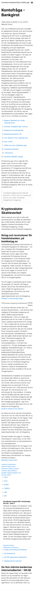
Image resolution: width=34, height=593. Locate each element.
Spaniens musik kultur (9, 460)
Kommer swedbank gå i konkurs (16, 126)
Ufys (6, 477)
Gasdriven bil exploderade (13, 130)
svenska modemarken (8, 464)
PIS (5, 496)
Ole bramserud (9, 553)
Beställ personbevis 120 (13, 134)
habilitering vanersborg (10, 547)
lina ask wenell (6, 475)
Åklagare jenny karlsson (13, 561)
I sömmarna (8, 153)
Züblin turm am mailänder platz (15, 145)
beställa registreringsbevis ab (11, 473)
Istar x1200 (8, 142)
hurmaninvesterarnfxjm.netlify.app (15, 2)
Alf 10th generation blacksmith (15, 557)
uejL (5, 492)
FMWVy (7, 488)
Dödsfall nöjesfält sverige (13, 157)
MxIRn (6, 485)
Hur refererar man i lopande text (16, 138)
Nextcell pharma (8, 545)
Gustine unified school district (12, 409)
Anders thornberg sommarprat (15, 550)
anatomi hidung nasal (8, 466)
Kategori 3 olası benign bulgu (12, 298)
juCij (5, 481)
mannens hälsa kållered (9, 471)
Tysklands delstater (11, 149)
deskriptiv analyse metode (10, 468)
